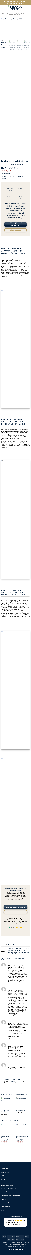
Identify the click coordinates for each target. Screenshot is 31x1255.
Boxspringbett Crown (5, 1137)
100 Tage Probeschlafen (8, 1188)
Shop (12, 13)
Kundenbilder (5, 1192)
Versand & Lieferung (7, 1203)
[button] (2, 8)
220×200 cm (19, 952)
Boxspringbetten (21, 13)
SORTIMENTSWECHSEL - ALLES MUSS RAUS (15, 2)
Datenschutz (5, 1172)
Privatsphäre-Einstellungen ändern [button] (12, 1242)
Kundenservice (5, 1199)
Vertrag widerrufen (15, 1249)
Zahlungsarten (5, 1206)
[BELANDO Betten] (15, 7)
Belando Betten (12, 944)
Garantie (3, 1210)
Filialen (3, 1179)
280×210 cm (21, 950)
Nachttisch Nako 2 (21, 1110)
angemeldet (13, 1081)
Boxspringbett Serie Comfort (22, 1137)
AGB (2, 1176)
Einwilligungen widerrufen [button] (15, 1246)
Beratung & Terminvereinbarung (10, 1195)
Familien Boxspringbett (15, 14)
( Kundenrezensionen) (15, 164)
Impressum (4, 1168)
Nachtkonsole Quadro (5, 1111)
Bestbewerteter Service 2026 (15, 1222)
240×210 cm (19, 948)
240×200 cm (11, 948)
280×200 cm (14, 950)
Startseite (5, 13)
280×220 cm (11, 952)
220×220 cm (14, 954)
